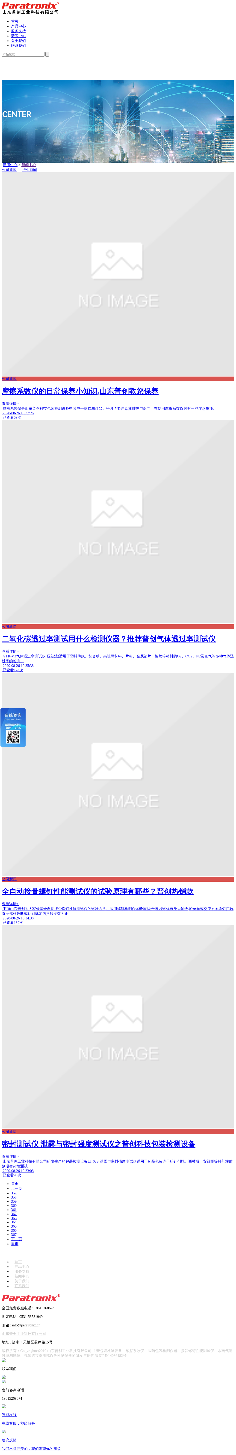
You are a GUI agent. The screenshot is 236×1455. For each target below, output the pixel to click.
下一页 (16, 1239)
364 (14, 1222)
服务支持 (18, 31)
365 (14, 1226)
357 (14, 1193)
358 (14, 1197)
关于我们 (18, 41)
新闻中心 (18, 36)
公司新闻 (9, 170)
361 (14, 1210)
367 (14, 1235)
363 (14, 1218)
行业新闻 (29, 170)
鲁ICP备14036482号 (111, 1356)
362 (14, 1214)
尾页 (14, 1244)
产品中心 (18, 26)
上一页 (16, 1188)
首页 (14, 21)
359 (14, 1201)
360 (14, 1206)
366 (14, 1230)
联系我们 (18, 45)
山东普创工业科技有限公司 (24, 1334)
